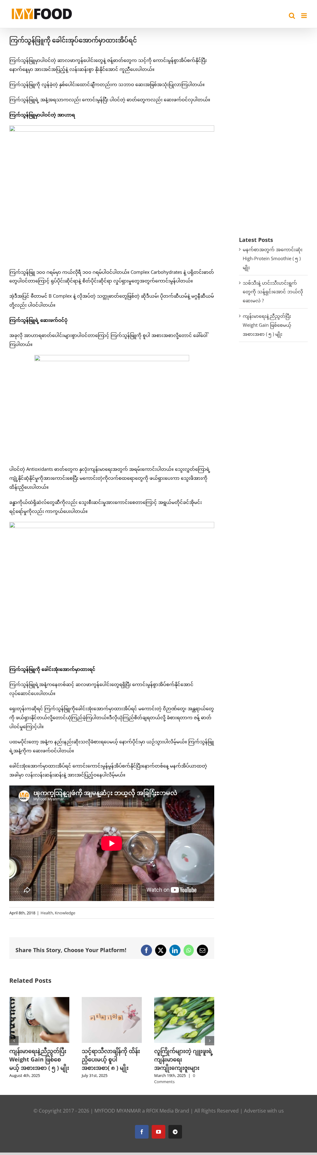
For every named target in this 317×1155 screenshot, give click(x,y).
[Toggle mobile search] (292, 15)
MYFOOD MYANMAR (117, 1110)
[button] (14, 1040)
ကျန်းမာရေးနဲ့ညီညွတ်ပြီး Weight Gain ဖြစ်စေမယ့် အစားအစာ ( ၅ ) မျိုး (267, 325)
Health (47, 913)
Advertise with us (264, 1110)
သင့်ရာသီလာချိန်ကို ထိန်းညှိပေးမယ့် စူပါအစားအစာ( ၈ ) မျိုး (38, 1059)
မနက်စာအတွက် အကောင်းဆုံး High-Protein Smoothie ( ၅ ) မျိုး (272, 258)
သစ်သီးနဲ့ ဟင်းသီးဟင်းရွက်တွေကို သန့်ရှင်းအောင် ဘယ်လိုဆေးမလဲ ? (273, 292)
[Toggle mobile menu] (304, 15)
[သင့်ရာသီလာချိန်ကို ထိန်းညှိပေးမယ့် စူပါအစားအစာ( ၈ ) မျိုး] (39, 1000)
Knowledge (65, 913)
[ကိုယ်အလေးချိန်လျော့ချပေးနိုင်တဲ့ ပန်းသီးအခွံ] (184, 1000)
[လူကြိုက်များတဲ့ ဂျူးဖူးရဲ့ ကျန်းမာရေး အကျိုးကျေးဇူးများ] (112, 1000)
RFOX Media (160, 1110)
